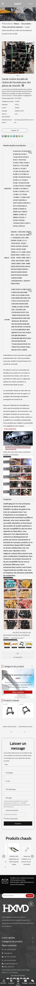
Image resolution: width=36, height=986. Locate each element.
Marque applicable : (8, 98)
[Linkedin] (11, 979)
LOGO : (4, 108)
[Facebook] (8, 979)
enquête (13, 130)
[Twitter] (14, 979)
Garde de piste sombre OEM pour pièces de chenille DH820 (25, 726)
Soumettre (18, 823)
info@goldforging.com (11, 963)
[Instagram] (21, 979)
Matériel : (5, 104)
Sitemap (14, 972)
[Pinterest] (24, 979)
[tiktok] (27, 979)
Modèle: (4, 111)
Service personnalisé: (6, 115)
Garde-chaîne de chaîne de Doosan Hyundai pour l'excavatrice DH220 (10, 726)
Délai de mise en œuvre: (7, 121)
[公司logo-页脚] (18, 907)
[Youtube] (18, 979)
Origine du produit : (8, 101)
